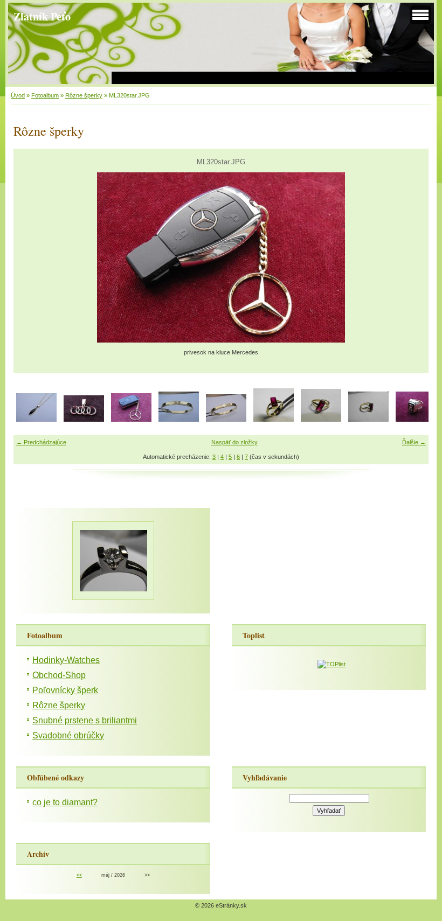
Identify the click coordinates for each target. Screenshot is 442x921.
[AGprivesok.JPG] (36, 419)
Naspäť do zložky (234, 442)
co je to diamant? (65, 802)
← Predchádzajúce (41, 442)
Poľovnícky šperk (65, 690)
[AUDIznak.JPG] (84, 419)
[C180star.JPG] (131, 419)
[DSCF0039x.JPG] (178, 419)
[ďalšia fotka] (411, 257)
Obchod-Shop (59, 675)
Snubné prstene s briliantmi (84, 720)
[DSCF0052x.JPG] (321, 419)
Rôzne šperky (83, 95)
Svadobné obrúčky (68, 735)
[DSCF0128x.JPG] (416, 419)
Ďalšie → (414, 442)
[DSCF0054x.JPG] (368, 419)
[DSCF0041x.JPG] (226, 419)
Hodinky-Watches (66, 660)
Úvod (18, 95)
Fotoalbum (45, 95)
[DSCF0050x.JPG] (273, 419)
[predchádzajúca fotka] (31, 257)
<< (79, 875)
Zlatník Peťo (42, 16)
